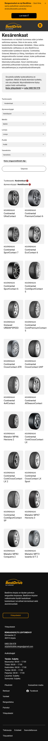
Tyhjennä (24, 169)
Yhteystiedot (15, 615)
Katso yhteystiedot (13, 88)
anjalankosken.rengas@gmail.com (19, 646)
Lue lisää (23, 16)
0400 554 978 (10, 644)
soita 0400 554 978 (32, 88)
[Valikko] (40, 25)
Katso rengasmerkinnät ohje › (15, 161)
